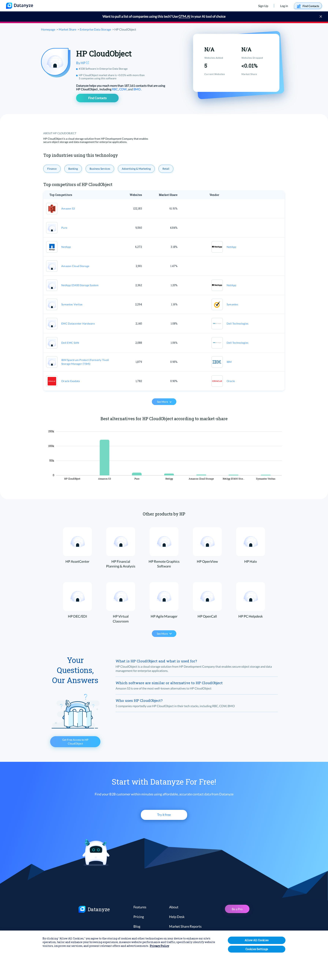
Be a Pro (237, 909)
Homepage (48, 29)
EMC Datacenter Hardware (78, 323)
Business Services (100, 168)
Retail (165, 168)
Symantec (232, 304)
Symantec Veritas (71, 304)
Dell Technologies (237, 323)
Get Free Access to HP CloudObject (75, 741)
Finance (52, 168)
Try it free (164, 815)
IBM (229, 361)
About (173, 907)
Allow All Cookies (257, 940)
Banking (73, 168)
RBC (115, 89)
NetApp (66, 246)
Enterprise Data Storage (95, 29)
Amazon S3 (68, 208)
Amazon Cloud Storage (75, 266)
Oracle (231, 381)
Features (139, 907)
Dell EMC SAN (70, 342)
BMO (137, 89)
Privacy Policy (159, 946)
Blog (136, 926)
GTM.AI (184, 16)
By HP (81, 63)
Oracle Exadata (70, 381)
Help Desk (176, 917)
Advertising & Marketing (136, 168)
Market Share (67, 29)
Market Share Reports (185, 926)
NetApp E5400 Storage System (80, 285)
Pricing (138, 917)
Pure (64, 227)
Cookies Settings (256, 949)
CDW (123, 89)
